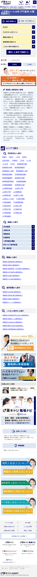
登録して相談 (28, 530)
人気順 (29, 64)
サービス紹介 (9, 522)
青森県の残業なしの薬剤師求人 (13, 318)
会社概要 (22, 568)
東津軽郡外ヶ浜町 (8, 171)
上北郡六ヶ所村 (18, 195)
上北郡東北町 (6, 195)
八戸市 (18, 157)
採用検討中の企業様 (18, 536)
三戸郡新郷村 (6, 216)
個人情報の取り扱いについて (22, 567)
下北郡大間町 (20, 199)
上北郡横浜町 (17, 192)
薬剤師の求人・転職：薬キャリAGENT (12, 6)
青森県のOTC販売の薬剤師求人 (13, 272)
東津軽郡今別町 (7, 167)
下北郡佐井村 (6, 206)
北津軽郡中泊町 (20, 185)
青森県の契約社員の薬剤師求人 (13, 295)
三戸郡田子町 (17, 209)
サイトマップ (4, 567)
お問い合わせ (4, 568)
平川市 (12, 164)
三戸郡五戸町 (6, 209)
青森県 (34, 6)
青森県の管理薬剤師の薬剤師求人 (13, 329)
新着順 (14, 64)
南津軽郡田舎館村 (8, 181)
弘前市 (11, 157)
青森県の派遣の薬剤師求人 (11, 299)
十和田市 (15, 160)
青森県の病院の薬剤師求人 (11, 265)
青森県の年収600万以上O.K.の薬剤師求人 (16, 315)
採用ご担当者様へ (14, 568)
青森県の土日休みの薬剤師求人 (13, 322)
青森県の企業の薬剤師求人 (11, 275)
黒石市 (24, 157)
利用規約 (11, 567)
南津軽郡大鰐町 (20, 178)
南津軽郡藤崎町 (7, 178)
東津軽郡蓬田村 (20, 167)
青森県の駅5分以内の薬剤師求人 (13, 325)
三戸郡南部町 (6, 212)
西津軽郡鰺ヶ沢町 (22, 171)
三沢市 (22, 160)
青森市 (4, 157)
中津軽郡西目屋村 (20, 174)
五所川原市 (5, 160)
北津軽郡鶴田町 (7, 185)
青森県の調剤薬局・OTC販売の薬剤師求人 (16, 268)
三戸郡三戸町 (17, 206)
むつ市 (29, 160)
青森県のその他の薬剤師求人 (12, 279)
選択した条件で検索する (18, 52)
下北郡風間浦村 (18, 202)
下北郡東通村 (6, 202)
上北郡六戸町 (6, 192)
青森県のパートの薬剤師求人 (12, 302)
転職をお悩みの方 (9, 526)
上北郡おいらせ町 (8, 199)
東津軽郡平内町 (22, 164)
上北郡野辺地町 (7, 188)
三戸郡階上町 (17, 212)
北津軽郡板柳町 (21, 181)
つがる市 (5, 164)
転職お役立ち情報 (9, 530)
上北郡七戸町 (19, 188)
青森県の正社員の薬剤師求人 (12, 292)
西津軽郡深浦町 (7, 174)
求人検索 (27, 6)
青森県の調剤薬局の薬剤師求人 (13, 261)
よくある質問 (28, 526)
